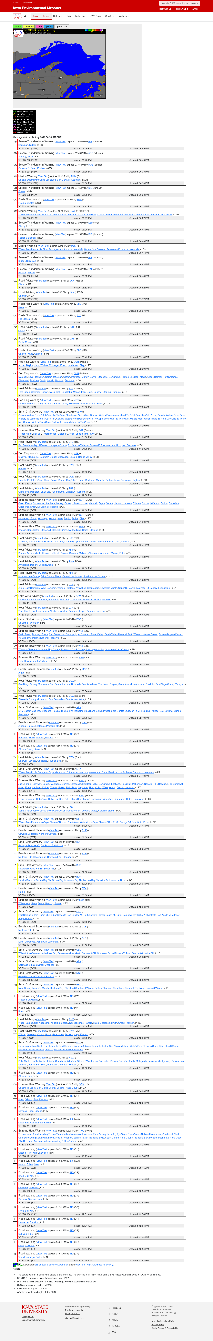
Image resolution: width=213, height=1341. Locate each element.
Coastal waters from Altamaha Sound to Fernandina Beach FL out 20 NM (134, 214)
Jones (30, 156)
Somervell (178, 784)
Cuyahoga (30, 941)
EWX (71, 465)
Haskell (37, 433)
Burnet (57, 903)
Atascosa (31, 1034)
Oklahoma (23, 506)
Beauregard (93, 588)
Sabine (29, 1022)
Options (49, 26)
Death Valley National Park (118, 634)
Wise (105, 787)
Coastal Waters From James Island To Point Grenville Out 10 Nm (123, 415)
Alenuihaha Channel (123, 988)
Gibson (22, 749)
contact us (165, 9)
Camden (22, 295)
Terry (55, 541)
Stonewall (46, 530)
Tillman (125, 376)
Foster (21, 191)
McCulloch (54, 392)
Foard (63, 365)
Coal (39, 480)
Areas (45, 16)
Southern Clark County (117, 649)
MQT (84, 669)
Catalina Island (106, 810)
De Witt (69, 1034)
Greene (38, 1111)
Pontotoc (75, 376)
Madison (22, 1064)
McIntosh (34, 491)
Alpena (22, 726)
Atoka (46, 480)
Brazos (114, 1061)
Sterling (107, 392)
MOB (73, 245)
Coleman (35, 392)
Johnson (129, 787)
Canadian (174, 503)
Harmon (158, 376)
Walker (42, 1061)
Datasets (57, 16)
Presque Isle (52, 726)
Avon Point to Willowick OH (140, 953)
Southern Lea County (94, 576)
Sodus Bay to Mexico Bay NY (67, 880)
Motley (71, 530)
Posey (30, 749)
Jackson (134, 376)
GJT (79, 315)
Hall (54, 530)
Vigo (30, 1233)
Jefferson (57, 376)
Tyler (20, 611)
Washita (59, 380)
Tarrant (53, 787)
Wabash (40, 737)
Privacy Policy (158, 1324)
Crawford (23, 1187)
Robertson (41, 799)
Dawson (73, 553)
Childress (62, 530)
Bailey (110, 541)
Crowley (22, 168)
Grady (43, 380)
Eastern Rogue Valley (81, 456)
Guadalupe (58, 1034)
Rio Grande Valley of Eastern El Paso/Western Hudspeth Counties (102, 445)
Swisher (102, 541)
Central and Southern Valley (32, 599)
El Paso (32, 168)
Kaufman (36, 787)
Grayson (37, 784)
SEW (79, 411)
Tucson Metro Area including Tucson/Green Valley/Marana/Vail (50, 1134)
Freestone (30, 799)
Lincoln (22, 480)
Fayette (52, 760)
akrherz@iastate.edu (74, 1318)
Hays (76, 1034)
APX (78, 707)
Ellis (169, 784)
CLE (84, 926)
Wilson (22, 1034)
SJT (71, 388)
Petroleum (53, 599)
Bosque (162, 784)
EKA (78, 768)
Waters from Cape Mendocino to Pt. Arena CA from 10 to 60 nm (121, 772)
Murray (85, 376)
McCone (64, 599)
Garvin (93, 376)
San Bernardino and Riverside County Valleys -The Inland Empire (83, 684)
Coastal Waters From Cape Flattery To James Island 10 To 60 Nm (56, 422)
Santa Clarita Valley (28, 810)
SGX (71, 680)
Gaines (64, 553)
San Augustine (41, 1022)
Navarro (148, 784)
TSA (71, 488)
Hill (155, 784)
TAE (90, 269)
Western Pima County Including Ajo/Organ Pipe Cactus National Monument (122, 1134)
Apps (35, 16)
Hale (40, 541)
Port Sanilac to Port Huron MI (33, 915)
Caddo (50, 380)
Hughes (136, 480)
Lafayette (140, 588)
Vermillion (23, 1257)
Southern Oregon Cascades (54, 456)
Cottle (36, 530)
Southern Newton (96, 611)
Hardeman (73, 365)
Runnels (116, 392)
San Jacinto (178, 1061)
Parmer (84, 541)
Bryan (102, 503)
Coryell (65, 784)
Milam (79, 799)
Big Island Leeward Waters (148, 988)
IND (72, 734)
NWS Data (95, 16)
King (78, 530)
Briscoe (22, 530)
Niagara (67, 857)
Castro (93, 541)
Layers (17, 26)
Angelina (55, 1022)
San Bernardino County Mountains (66, 699)
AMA (71, 561)
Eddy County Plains (51, 576)
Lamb (117, 541)
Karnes (84, 1034)
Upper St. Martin (126, 588)
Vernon (61, 588)
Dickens (94, 530)
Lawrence (33, 999)
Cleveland (23, 380)
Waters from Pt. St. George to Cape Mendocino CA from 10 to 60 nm (53, 772)
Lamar (86, 799)
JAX (73, 211)
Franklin (130, 1022)
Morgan (39, 1122)
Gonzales (42, 760)
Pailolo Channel (103, 988)
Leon (21, 799)
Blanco (22, 468)
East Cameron (32, 588)
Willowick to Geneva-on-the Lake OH (37, 953)
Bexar (48, 1034)
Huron (21, 891)
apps (195, 9)
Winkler (114, 553)
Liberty (50, 1061)
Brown (45, 392)
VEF (81, 630)
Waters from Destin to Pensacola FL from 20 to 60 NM (111, 249)
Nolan (29, 433)
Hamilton (87, 784)
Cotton (66, 376)
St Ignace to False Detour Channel (36, 964)
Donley (33, 564)
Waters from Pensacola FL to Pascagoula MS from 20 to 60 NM (50, 249)
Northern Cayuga (48, 833)
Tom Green (24, 392)
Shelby (64, 1022)
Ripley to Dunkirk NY (29, 845)
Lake (20, 941)
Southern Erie (54, 857)
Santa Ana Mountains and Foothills (136, 684)
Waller (27, 1061)
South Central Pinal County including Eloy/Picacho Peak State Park (140, 1137)
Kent (29, 530)
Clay (82, 365)
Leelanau (40, 726)
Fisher (21, 433)
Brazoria (123, 1061)
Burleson (52, 1064)
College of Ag (28, 1316)
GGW (78, 596)
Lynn (77, 541)
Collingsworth (46, 564)
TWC (81, 1130)
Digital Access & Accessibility (165, 1328)
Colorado (62, 1064)
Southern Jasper (77, 611)
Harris (35, 1061)
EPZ (71, 441)
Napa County (72, 1087)
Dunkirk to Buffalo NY (52, 845)
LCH (71, 584)
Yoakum (32, 541)
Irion (83, 392)
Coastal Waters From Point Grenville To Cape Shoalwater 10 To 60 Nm (92, 418)
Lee (59, 760)
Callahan (62, 433)
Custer (30, 203)
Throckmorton (49, 433)
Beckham (69, 380)
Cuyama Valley (89, 810)
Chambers (60, 1061)
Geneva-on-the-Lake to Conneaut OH (77, 953)
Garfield (22, 353)
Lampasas (75, 784)
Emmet (30, 726)
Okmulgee (23, 491)
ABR (90, 153)
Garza (85, 530)
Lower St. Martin (108, 588)
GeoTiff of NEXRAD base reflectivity (94, 1264)
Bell (66, 799)
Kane (21, 307)
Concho (97, 392)
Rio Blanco (24, 319)
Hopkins (59, 799)
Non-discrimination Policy (163, 1321)
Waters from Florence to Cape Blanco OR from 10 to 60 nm (48, 822)
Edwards (23, 737)
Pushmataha (57, 491)
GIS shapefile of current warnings (51, 1264)
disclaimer (182, 9)
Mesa (28, 342)
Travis (41, 903)
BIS (90, 141)
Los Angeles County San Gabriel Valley (60, 810)
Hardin (27, 611)
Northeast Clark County (73, 649)
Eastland (115, 784)
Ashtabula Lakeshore (47, 941)
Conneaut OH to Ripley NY (111, 953)
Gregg (121, 1022)
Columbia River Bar (28, 622)
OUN (76, 361)
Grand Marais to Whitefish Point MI (36, 976)
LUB (81, 526)
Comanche (114, 376)
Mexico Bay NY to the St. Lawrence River (104, 880)
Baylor (29, 365)
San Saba (67, 392)
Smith (114, 1022)
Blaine (61, 480)
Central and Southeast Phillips (85, 599)
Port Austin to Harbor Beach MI (99, 915)
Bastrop (49, 903)
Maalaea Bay (56, 988)
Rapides (70, 588)
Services (109, 16)
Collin (98, 787)
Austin (31, 1064)
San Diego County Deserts (50, 1087)
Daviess (43, 1099)
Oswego (22, 833)
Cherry (21, 226)
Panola (88, 1022)
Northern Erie (25, 857)
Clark (21, 1245)
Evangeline (164, 588)
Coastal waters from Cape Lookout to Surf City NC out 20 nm (49, 179)
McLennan (137, 784)
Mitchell (56, 553)
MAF (71, 549)
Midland (83, 553)
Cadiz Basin (24, 634)
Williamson (24, 903)
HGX (71, 1057)
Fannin (27, 784)
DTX (84, 888)
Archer (21, 365)
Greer (150, 376)
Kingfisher (71, 480)
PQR (78, 619)
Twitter (114, 1313)
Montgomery (164, 1061)
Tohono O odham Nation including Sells (83, 1137)
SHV (71, 1019)
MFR (76, 400)
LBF (90, 222)
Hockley (48, 541)
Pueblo (41, 168)
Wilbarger (54, 365)
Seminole (126, 480)
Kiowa (143, 376)
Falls (72, 799)
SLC (79, 303)
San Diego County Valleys (169, 684)
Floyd (62, 541)
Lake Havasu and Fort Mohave (34, 661)
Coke (89, 392)
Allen (21, 588)
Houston (73, 1064)
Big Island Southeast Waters (78, 988)
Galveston (104, 1061)
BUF (84, 830)
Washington (91, 1061)
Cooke (45, 784)
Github (114, 1320)
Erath (28, 787)
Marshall (22, 376)
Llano (34, 903)
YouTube (115, 1326)
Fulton (30, 1164)
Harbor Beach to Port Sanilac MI (65, 915)
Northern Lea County (29, 576)
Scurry (30, 553)
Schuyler (29, 1122)
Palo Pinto (71, 787)
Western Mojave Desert (145, 634)
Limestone (138, 799)
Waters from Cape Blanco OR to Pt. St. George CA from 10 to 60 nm (114, 822)
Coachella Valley (27, 1087)
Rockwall (126, 784)
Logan (81, 480)
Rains (129, 799)
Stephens (103, 376)
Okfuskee (45, 491)
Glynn (21, 284)
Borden (22, 553)
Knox (36, 365)
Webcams (124, 16)
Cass (21, 1122)
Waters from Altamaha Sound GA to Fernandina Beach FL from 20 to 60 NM (57, 214)
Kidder (32, 145)
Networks (80, 16)
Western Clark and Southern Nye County (39, 649)
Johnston (39, 376)
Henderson (96, 799)
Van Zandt (119, 799)
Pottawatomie (171, 376)
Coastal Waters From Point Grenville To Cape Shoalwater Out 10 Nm (53, 415)
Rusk (96, 1022)
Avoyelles (81, 588)
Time (39, 26)
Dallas (45, 787)
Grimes (80, 1061)
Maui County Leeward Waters (33, 988)
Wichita (44, 365)
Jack (20, 784)
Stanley (22, 156)
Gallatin (49, 737)
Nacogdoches (76, 1022)
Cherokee (105, 1022)
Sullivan (29, 1175)
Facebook (116, 1307)
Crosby (70, 541)
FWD (81, 780)
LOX (71, 807)
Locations (29, 26)
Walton (31, 272)
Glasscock (93, 553)
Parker (61, 787)
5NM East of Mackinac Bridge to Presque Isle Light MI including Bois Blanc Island (60, 710)
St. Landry (152, 588)
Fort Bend (41, 1064)
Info (69, 16)
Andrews (104, 553)
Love (30, 376)
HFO (78, 984)
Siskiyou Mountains (28, 456)
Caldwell (23, 760)
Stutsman (23, 145)
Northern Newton (59, 611)
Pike (35, 1099)
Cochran (125, 541)
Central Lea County (72, 576)
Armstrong (23, 564)
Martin (38, 553)
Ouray (21, 330)
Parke (39, 1257)
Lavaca (32, 760)
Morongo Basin (40, 634)
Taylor (92, 433)
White (32, 737)
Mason (76, 392)
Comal (40, 1034)
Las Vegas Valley (95, 649)
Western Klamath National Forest (86, 403)
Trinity (132, 1061)
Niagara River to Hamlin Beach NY (36, 868)
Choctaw (70, 491)
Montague (55, 784)
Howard (46, 553)
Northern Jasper (40, 611)
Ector (122, 553)
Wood (21, 1022)
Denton (120, 787)
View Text (60, 141)
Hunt (91, 787)
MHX (73, 176)
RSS (113, 1332)
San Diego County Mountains (33, 684)
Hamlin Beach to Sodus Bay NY (34, 880)
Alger (21, 672)
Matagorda (141, 1061)
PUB (90, 164)
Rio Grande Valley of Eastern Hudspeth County (42, 445)
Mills (95, 784)
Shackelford (82, 433)
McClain (34, 380)
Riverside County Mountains (33, 699)
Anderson (108, 799)
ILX (71, 1119)
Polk (20, 1061)
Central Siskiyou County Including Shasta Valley (43, 403)
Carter (48, 376)
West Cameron (48, 588)
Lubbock (22, 541)
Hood (21, 787)
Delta (21, 342)
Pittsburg (80, 491)
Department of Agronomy (33, 1319)
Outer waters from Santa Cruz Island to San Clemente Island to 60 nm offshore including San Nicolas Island (73, 1046)
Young (112, 787)
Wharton (71, 1061)
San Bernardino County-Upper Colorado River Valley (76, 634)
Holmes (22, 272)
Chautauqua (39, 857)
